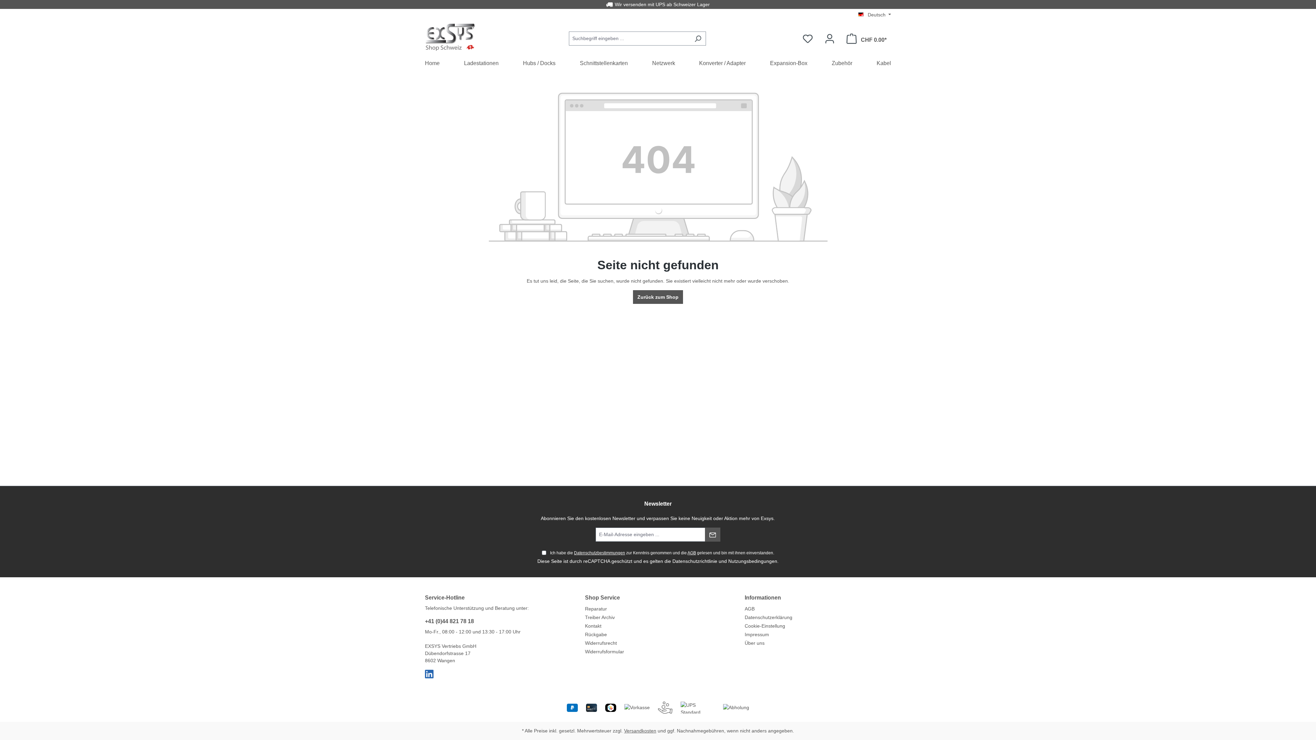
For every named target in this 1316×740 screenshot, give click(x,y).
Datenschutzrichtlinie (694, 561)
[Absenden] (712, 535)
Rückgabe (596, 634)
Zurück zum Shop (658, 297)
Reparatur (596, 609)
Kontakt (593, 626)
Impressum (757, 634)
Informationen (763, 598)
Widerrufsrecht (601, 643)
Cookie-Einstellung (765, 626)
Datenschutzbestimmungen (599, 553)
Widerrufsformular (604, 651)
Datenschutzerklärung (768, 617)
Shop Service (602, 598)
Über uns (755, 643)
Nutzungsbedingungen (752, 561)
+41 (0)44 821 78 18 (449, 621)
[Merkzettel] (807, 38)
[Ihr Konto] (829, 38)
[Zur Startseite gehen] (450, 37)
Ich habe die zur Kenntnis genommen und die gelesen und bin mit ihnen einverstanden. (662, 553)
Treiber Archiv (600, 617)
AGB (691, 553)
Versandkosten (640, 730)
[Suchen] (698, 39)
